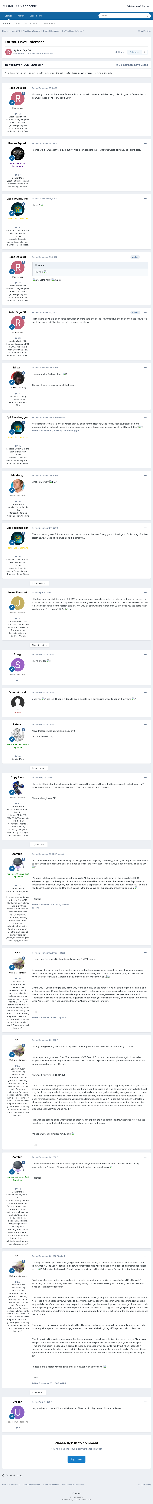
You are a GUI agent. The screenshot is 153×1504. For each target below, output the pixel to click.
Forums (6, 23)
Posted (44, 88)
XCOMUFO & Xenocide (19, 6)
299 (19, 501)
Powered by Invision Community (76, 1499)
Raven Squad (17, 143)
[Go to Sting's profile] (18, 664)
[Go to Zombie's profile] (18, 864)
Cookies (76, 1493)
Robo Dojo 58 (24, 50)
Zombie (17, 853)
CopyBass (17, 777)
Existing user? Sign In (138, 6)
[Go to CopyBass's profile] (18, 788)
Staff (18, 23)
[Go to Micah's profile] (18, 378)
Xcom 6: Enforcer (44, 53)
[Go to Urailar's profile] (18, 1412)
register (90, 73)
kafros (17, 724)
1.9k (19, 227)
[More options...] (145, 88)
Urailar (17, 1401)
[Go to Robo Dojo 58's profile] (8, 52)
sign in (81, 73)
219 (19, 175)
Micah (17, 367)
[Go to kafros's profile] (18, 735)
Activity (21, 16)
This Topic (135, 16)
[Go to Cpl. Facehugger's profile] (18, 209)
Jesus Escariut (17, 592)
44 (18, 618)
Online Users (31, 23)
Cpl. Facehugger (17, 198)
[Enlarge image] (43, 205)
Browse (8, 16)
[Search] (147, 15)
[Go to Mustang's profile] (18, 486)
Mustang (17, 475)
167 (19, 803)
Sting (17, 654)
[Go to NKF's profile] (18, 963)
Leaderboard (49, 23)
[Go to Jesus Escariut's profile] (18, 603)
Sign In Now (76, 1459)
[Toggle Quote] (36, 265)
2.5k (19, 978)
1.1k (18, 393)
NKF (17, 952)
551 (19, 114)
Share (120, 52)
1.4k (19, 756)
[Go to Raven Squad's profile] (18, 153)
